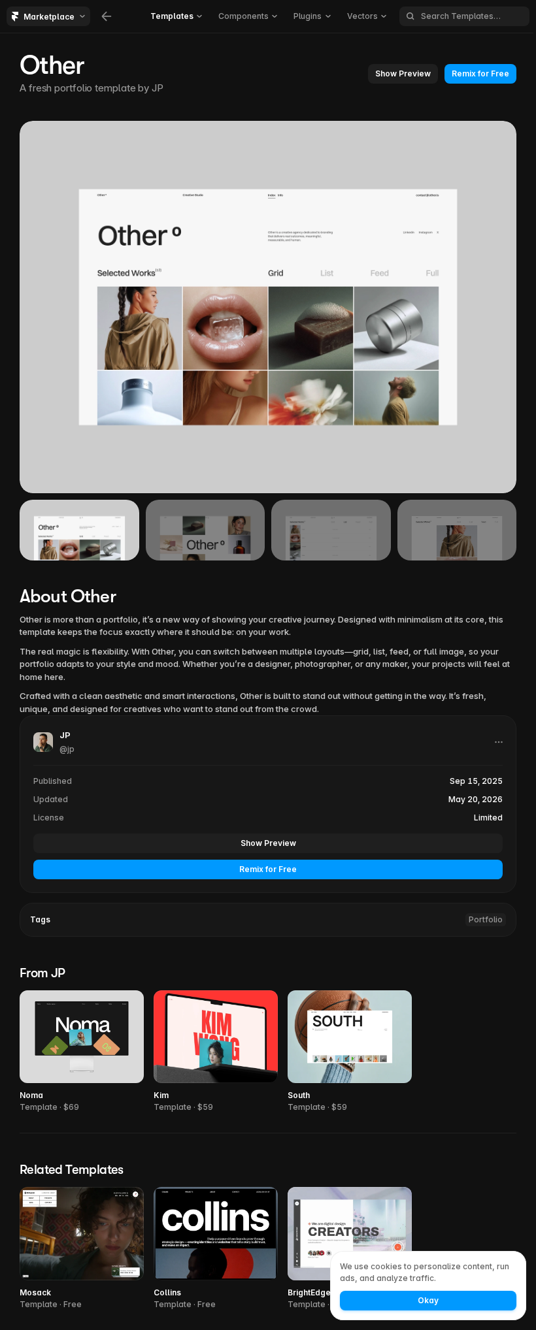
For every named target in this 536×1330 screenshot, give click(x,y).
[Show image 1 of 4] (79, 530)
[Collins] (216, 1248)
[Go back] (106, 16)
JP (157, 88)
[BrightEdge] (350, 1248)
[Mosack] (82, 1248)
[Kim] (216, 1052)
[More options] (499, 742)
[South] (350, 1052)
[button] (403, 74)
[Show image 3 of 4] (331, 530)
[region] (268, 307)
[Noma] (82, 1052)
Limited (488, 817)
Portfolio (486, 919)
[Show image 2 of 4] (205, 530)
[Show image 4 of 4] (457, 530)
